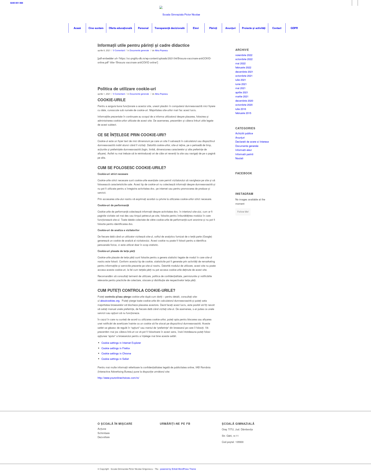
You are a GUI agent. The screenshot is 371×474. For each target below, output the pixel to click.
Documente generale (139, 50)
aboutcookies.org (109, 300)
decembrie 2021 (244, 71)
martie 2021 (241, 96)
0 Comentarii (119, 50)
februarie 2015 (243, 113)
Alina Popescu (161, 50)
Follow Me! (243, 211)
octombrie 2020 (244, 104)
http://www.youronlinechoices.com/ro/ (118, 378)
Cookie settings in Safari (115, 359)
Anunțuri (240, 137)
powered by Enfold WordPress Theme (178, 468)
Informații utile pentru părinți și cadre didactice (144, 45)
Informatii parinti (244, 154)
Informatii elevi (243, 150)
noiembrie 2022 (243, 55)
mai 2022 (240, 63)
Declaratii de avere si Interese (252, 141)
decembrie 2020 (244, 100)
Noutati (239, 158)
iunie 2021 (241, 84)
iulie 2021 (240, 80)
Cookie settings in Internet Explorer (121, 343)
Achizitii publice (244, 133)
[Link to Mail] (361, 3)
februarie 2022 (243, 67)
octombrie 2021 (244, 75)
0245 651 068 (16, 2)
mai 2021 (240, 88)
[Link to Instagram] (355, 3)
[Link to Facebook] (349, 3)
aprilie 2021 (241, 92)
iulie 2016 (240, 109)
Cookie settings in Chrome (116, 353)
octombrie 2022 (244, 59)
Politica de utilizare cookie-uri (127, 88)
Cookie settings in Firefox (115, 348)
